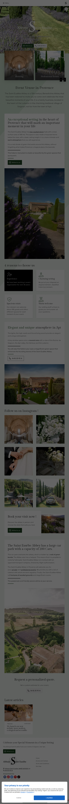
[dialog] (34, 792)
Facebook (30, 792)
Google (23, 792)
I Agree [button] (49, 798)
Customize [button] (18, 797)
